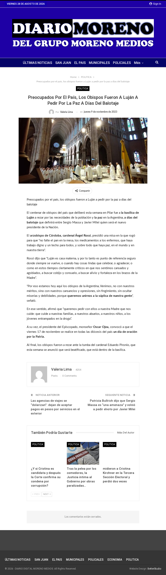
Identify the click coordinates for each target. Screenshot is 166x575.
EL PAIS (80, 63)
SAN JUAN (63, 63)
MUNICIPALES (99, 63)
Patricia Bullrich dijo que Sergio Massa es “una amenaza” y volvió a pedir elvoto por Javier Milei (111, 405)
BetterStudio (154, 568)
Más (137, 63)
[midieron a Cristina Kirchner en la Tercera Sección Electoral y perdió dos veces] (119, 453)
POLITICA (82, 88)
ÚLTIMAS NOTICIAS (37, 63)
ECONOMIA (114, 559)
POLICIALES (122, 63)
